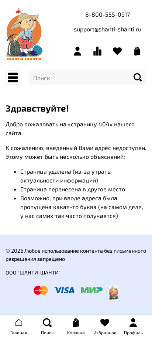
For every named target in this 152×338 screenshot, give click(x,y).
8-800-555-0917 (107, 14)
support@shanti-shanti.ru (107, 29)
